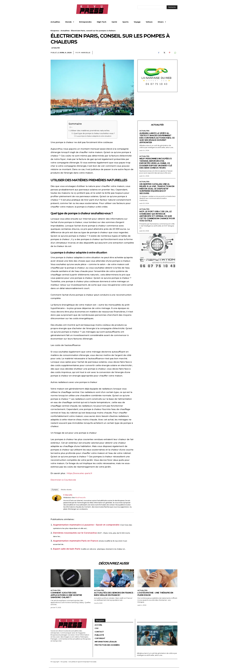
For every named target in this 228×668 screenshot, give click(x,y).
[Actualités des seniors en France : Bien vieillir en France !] (114, 578)
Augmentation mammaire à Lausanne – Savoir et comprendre (86, 525)
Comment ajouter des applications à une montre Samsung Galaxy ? (66, 595)
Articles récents (66, 489)
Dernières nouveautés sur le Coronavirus (75, 533)
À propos (55, 489)
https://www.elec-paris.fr (79, 473)
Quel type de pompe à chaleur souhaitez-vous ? (94, 133)
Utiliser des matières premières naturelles (89, 130)
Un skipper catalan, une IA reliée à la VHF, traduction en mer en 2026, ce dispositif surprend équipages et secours (156, 188)
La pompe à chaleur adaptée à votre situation (94, 136)
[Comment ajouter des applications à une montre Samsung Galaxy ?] (70, 578)
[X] (164, 52)
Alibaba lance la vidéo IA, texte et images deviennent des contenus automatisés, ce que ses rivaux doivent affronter (157, 138)
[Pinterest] (169, 52)
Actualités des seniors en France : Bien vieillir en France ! (114, 594)
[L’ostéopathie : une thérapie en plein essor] (157, 578)
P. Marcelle (84, 52)
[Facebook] (158, 52)
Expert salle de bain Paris (66, 549)
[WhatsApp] (175, 52)
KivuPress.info (80, 497)
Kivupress (55, 31)
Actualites (65, 31)
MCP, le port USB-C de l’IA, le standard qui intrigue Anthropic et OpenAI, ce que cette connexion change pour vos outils (157, 216)
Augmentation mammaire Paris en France (75, 541)
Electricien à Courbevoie (63, 480)
